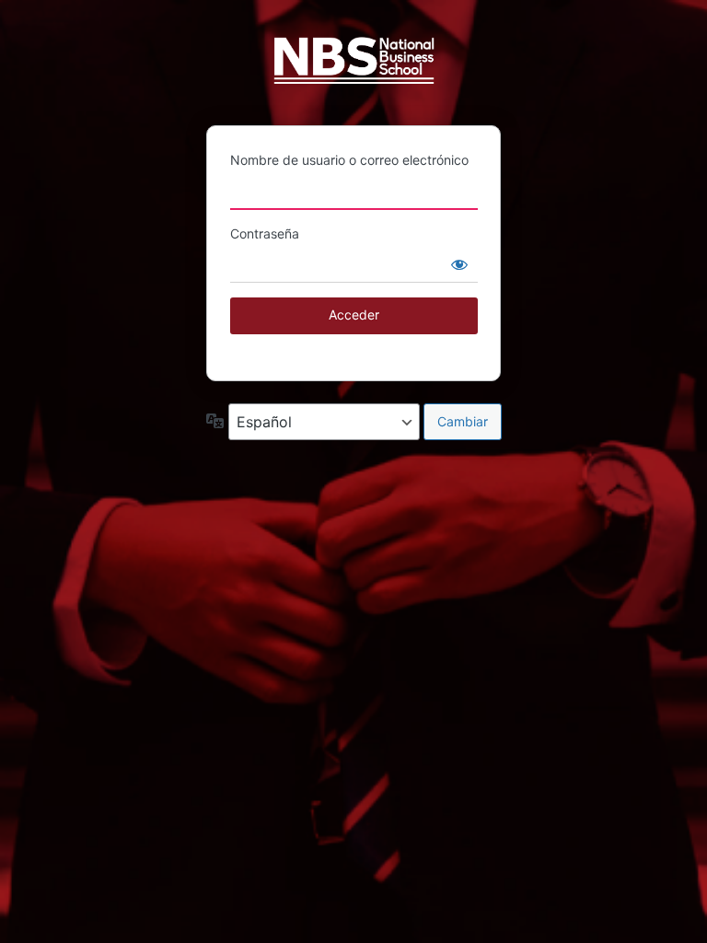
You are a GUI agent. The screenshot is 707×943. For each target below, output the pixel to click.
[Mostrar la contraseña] (459, 264)
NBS (354, 68)
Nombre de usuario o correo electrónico (349, 160)
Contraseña (264, 233)
